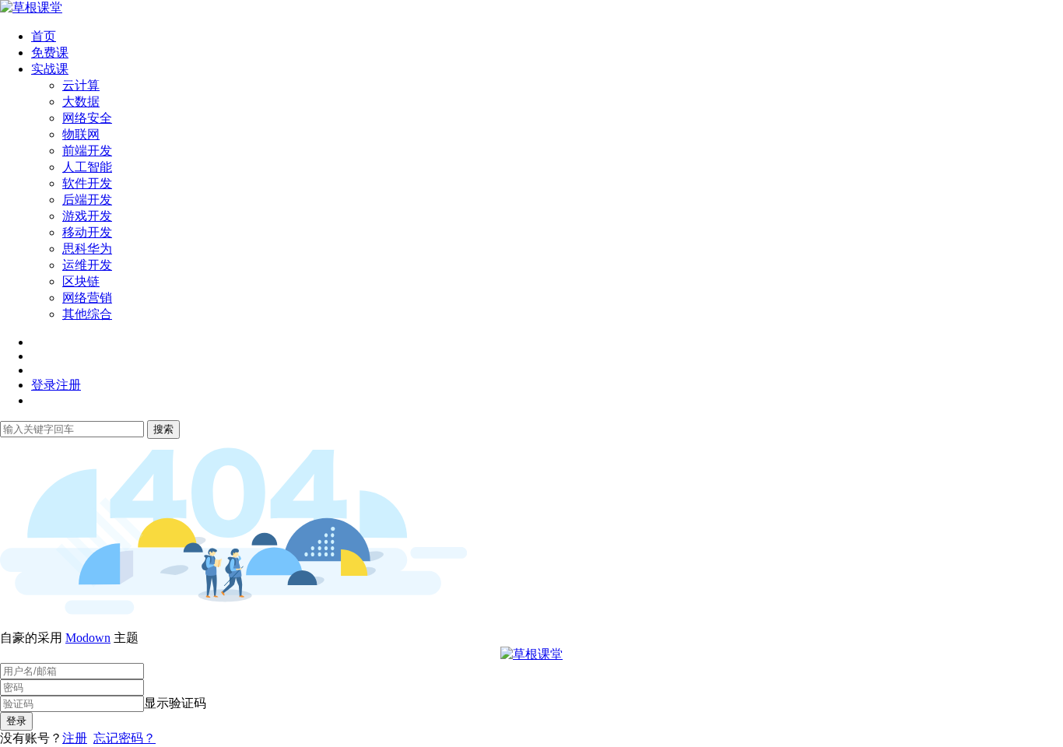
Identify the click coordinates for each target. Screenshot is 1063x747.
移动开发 (87, 232)
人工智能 (87, 167)
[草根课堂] (31, 7)
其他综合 (87, 314)
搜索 (163, 429)
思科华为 (87, 248)
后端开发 (87, 199)
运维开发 (87, 265)
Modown (88, 637)
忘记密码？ (124, 738)
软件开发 (87, 183)
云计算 (81, 85)
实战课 (49, 68)
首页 (43, 36)
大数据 (81, 101)
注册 (74, 738)
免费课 (49, 52)
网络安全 (87, 117)
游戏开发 (87, 216)
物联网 (81, 134)
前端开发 (87, 150)
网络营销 (87, 297)
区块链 (81, 281)
